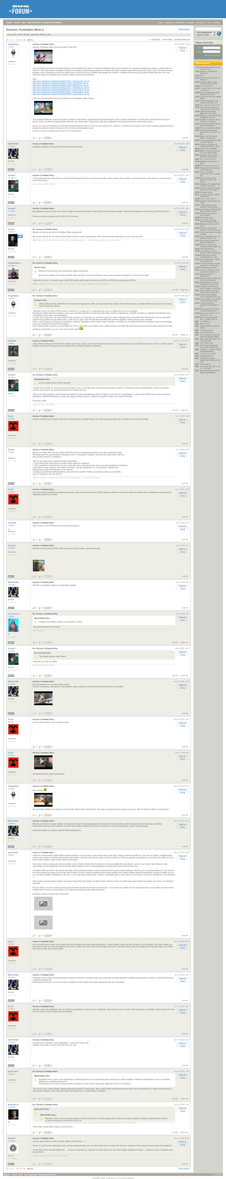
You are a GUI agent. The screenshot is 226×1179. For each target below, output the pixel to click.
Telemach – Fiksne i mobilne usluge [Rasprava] (210, 350)
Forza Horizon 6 (206, 86)
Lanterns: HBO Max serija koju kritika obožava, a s (209, 271)
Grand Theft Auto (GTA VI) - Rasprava (210, 79)
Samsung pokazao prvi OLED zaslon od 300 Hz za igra (210, 132)
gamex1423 (13, 852)
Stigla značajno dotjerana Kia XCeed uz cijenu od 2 (209, 291)
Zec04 (11, 416)
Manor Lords (205, 324)
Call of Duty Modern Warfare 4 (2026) (210, 233)
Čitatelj (11, 450)
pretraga (217, 22)
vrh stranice (217, 1174)
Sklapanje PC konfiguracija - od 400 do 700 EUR (210, 185)
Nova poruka (184, 29)
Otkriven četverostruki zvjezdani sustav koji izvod (210, 245)
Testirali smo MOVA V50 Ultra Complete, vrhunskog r (210, 287)
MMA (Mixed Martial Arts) (209, 166)
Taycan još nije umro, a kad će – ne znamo (210, 367)
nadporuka (184, 290)
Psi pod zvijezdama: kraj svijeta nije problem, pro (209, 102)
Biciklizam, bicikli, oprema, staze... (209, 225)
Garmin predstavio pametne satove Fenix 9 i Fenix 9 (210, 189)
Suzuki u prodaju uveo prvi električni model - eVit (210, 237)
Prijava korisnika (204, 42)
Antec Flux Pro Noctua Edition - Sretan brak (208, 137)
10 (17, 40)
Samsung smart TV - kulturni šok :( (208, 275)
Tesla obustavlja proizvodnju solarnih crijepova (210, 141)
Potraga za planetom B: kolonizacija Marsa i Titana (210, 145)
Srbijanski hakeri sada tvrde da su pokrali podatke (210, 279)
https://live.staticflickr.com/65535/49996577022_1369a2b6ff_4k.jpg (60, 83)
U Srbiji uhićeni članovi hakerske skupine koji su (209, 206)
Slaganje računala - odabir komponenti (209, 195)
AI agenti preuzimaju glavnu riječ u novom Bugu (210, 125)
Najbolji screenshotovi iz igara (209, 162)
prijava (160, 22)
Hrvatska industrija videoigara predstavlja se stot (209, 305)
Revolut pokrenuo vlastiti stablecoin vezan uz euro (209, 283)
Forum (17, 22)
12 (24, 40)
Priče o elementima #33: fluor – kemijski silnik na (209, 318)
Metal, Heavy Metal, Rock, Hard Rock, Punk (210, 314)
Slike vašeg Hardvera (208, 159)
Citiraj (182, 50)
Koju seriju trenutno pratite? (210, 105)
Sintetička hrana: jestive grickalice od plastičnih (209, 156)
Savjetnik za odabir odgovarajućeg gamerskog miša (210, 360)
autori (209, 22)
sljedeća (30, 40)
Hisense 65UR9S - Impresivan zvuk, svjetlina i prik (210, 174)
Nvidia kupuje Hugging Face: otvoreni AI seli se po (210, 296)
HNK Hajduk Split (206, 343)
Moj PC (11, 169)
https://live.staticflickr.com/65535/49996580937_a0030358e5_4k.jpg (61, 90)
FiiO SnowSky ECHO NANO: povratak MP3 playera (208, 180)
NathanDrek (13, 1105)
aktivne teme (180, 22)
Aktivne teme (202, 63)
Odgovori (182, 48)
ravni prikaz (168, 39)
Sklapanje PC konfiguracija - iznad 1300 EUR (210, 169)
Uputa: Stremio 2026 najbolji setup (210, 97)
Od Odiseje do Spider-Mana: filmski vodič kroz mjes (210, 210)
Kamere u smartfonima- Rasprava (209, 72)
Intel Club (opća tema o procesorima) (208, 214)
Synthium (12, 341)
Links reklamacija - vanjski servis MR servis (210, 260)
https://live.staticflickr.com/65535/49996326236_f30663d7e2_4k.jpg (61, 85)
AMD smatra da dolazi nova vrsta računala (210, 340)
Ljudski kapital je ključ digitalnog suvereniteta (208, 112)
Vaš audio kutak (206, 192)
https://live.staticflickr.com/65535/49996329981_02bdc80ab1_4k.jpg (61, 92)
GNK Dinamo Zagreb (208, 353)
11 (21, 40)
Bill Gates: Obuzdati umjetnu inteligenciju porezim (210, 116)
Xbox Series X (205, 364)
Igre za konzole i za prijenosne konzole (44, 22)
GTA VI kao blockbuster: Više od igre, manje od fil (209, 346)
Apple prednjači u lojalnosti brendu (210, 327)
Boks (202, 75)
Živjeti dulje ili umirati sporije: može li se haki (210, 68)
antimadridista (14, 263)
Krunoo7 (12, 175)
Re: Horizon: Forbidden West (45, 229)
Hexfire (11, 229)
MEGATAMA (13, 144)
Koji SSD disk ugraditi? (208, 149)
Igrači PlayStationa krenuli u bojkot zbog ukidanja (210, 371)
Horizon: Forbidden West (43, 44)
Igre (24, 22)
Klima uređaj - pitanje (207, 199)
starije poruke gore (183, 39)
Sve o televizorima (207, 332)
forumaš (12, 208)
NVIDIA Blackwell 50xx (208, 268)
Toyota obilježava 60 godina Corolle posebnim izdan (210, 300)
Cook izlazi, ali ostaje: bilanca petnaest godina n (209, 221)
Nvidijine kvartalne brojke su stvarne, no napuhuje (210, 120)
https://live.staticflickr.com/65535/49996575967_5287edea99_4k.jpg (61, 81)
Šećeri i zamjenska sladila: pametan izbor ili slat (210, 93)
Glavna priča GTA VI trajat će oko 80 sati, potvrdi (209, 310)
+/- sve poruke (154, 39)
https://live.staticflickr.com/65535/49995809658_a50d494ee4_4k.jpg (61, 94)
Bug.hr (9, 22)
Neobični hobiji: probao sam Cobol (210, 202)
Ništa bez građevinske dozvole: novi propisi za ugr (210, 229)
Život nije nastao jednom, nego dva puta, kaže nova (209, 108)
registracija (169, 22)
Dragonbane (13, 44)
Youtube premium (206, 356)
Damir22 (12, 1138)
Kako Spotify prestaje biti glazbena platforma (209, 241)
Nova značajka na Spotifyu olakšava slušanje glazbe (210, 335)
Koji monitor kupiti (206, 217)
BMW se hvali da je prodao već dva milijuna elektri (210, 152)
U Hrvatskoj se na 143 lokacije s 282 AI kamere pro (210, 252)
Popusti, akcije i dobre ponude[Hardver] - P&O (209, 256)
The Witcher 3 (205, 321)
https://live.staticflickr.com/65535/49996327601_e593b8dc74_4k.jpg (61, 88)
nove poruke (200, 22)
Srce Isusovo (14, 614)
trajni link (185, 138)
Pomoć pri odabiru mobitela (210, 128)
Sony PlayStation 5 (207, 249)
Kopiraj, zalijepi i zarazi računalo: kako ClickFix (209, 83)
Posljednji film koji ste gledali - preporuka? (210, 89)
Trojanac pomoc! (206, 330)
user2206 (12, 523)
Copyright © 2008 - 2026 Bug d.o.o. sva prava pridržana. (113, 1178)
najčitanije (190, 22)
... (14, 40)
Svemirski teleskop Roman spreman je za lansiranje (210, 264)
